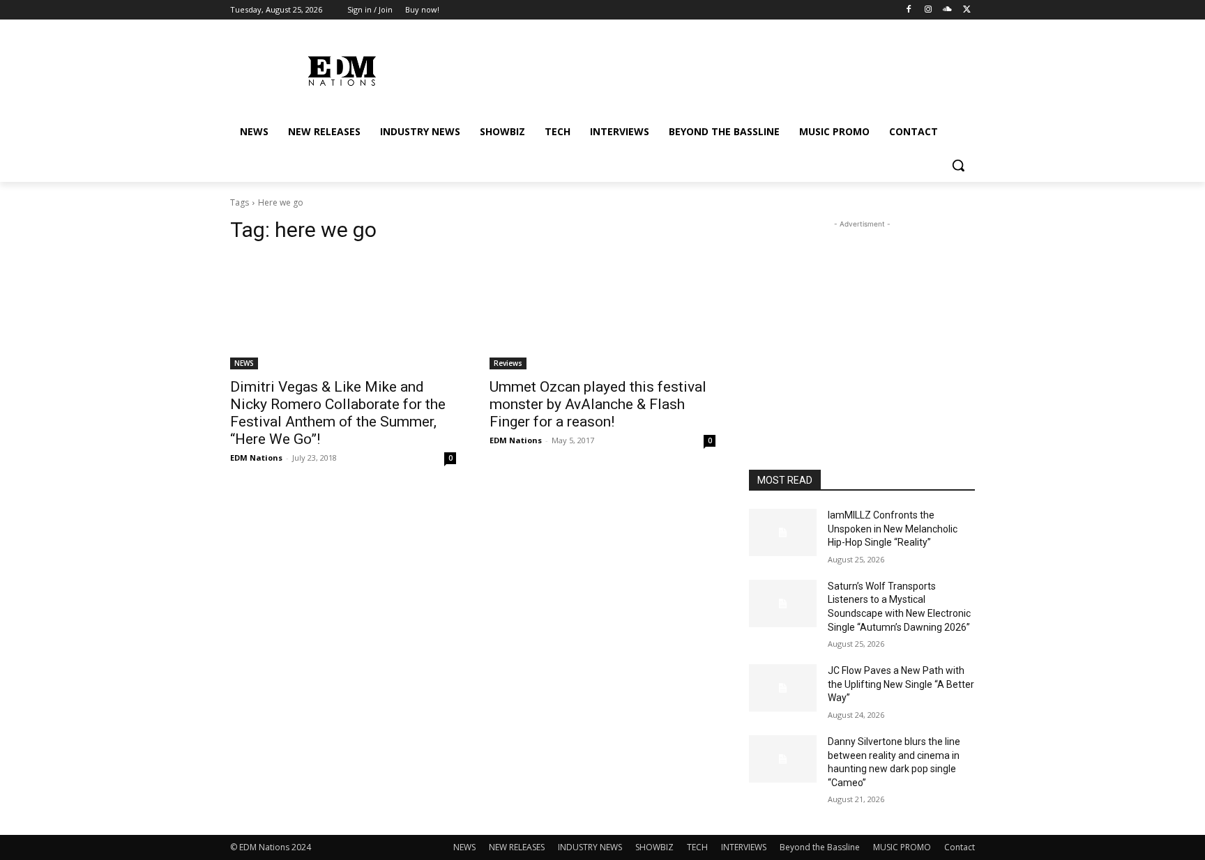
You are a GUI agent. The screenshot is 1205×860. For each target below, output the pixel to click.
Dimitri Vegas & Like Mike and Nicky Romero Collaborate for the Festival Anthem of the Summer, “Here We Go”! (338, 412)
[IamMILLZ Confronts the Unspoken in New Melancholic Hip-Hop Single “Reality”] (783, 532)
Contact (959, 847)
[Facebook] (909, 10)
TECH (697, 847)
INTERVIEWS (743, 847)
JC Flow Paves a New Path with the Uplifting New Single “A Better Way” (901, 684)
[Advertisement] (862, 318)
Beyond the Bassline (820, 847)
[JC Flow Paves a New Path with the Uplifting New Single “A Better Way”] (783, 688)
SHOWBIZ (654, 847)
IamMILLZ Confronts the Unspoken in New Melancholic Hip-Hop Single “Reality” (892, 528)
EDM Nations (256, 457)
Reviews (508, 363)
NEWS (244, 363)
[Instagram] (928, 10)
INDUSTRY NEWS (590, 847)
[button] (958, 165)
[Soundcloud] (947, 10)
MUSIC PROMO (902, 847)
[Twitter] (967, 10)
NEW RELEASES (517, 847)
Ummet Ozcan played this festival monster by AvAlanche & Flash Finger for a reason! (598, 404)
